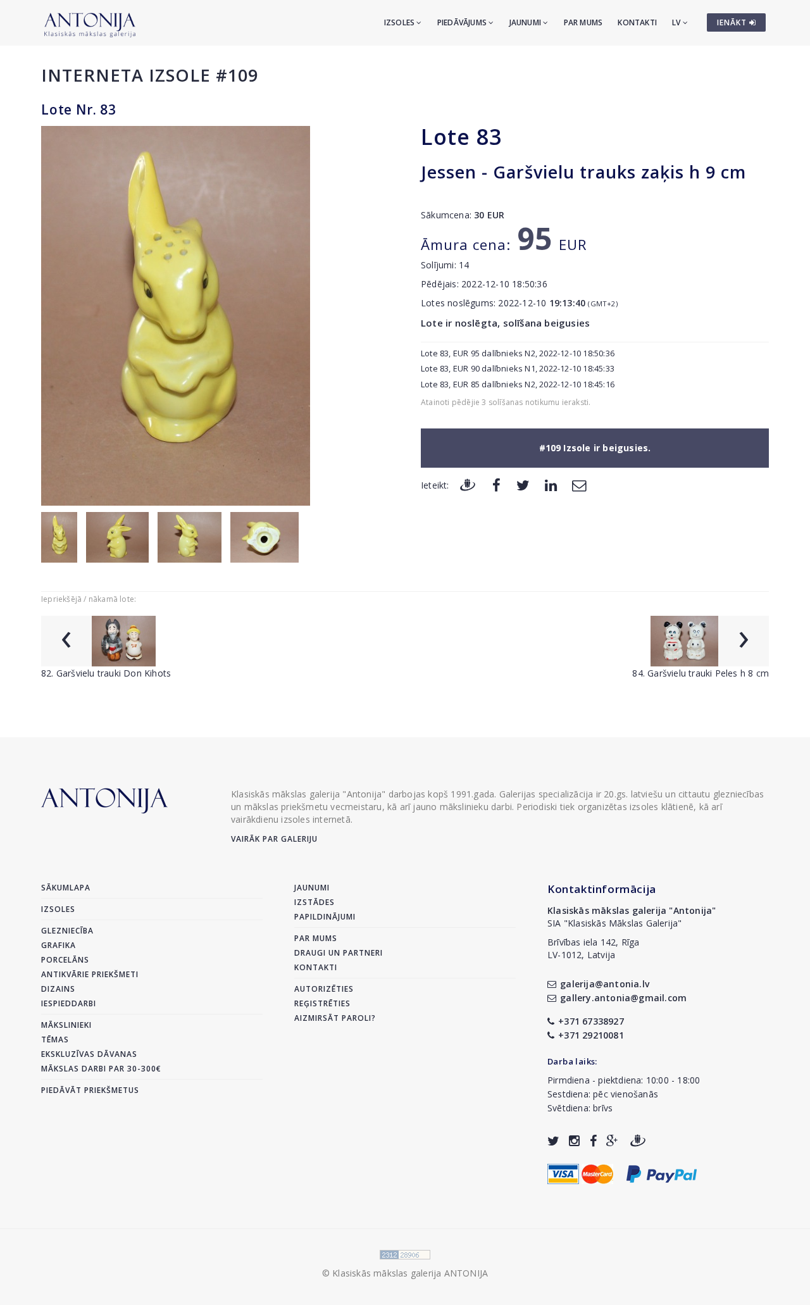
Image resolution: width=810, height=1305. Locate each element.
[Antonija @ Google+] (612, 1140)
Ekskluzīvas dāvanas (89, 1054)
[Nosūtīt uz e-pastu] (579, 484)
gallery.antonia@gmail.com (623, 998)
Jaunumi (526, 22)
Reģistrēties (322, 1003)
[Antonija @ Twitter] (553, 1140)
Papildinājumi (325, 916)
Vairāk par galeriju (274, 839)
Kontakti (637, 22)
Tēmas (55, 1039)
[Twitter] (523, 484)
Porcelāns (65, 959)
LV (677, 22)
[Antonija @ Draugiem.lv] (637, 1140)
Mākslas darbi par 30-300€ (101, 1068)
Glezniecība (67, 930)
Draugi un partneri (338, 952)
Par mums (583, 22)
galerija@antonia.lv (604, 984)
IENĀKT (733, 22)
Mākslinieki (66, 1025)
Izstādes (314, 902)
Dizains (58, 988)
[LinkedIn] (551, 484)
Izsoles (400, 22)
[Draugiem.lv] (467, 484)
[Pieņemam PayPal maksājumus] (661, 1172)
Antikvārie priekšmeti (90, 974)
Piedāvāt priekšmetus (90, 1090)
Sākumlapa (65, 887)
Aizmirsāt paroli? (335, 1018)
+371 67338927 (591, 1021)
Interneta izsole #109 (149, 75)
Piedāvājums (463, 22)
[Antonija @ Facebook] (593, 1140)
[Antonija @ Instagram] (574, 1140)
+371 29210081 (591, 1035)
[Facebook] (496, 484)
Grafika (58, 945)
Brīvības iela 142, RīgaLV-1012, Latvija (593, 948)
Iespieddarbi (68, 1003)
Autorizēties (324, 988)
